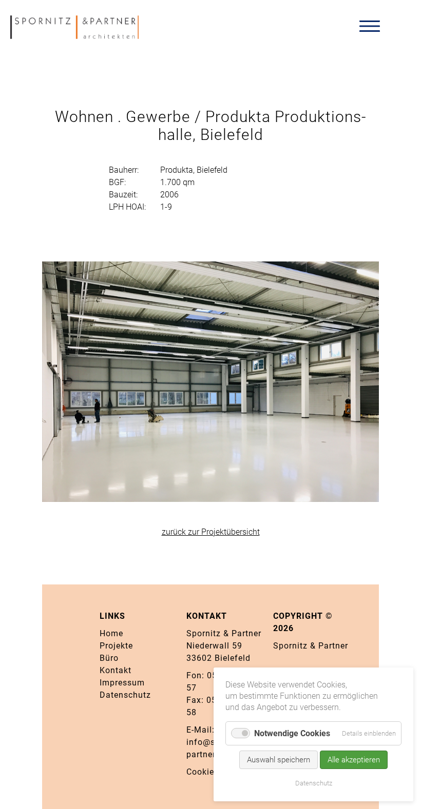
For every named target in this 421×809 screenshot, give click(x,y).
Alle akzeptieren (354, 759)
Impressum (122, 682)
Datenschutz (125, 695)
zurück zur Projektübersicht (211, 532)
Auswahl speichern (278, 759)
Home (111, 633)
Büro (109, 658)
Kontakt (115, 670)
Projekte (116, 646)
